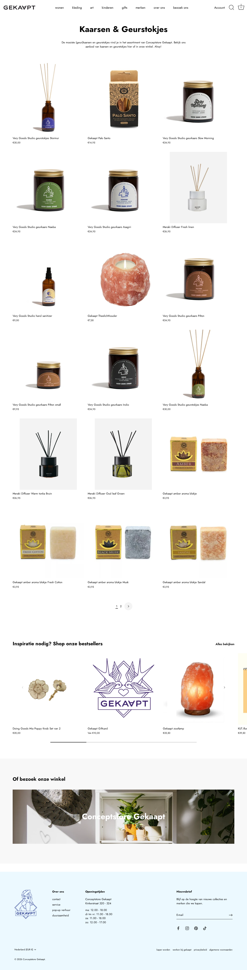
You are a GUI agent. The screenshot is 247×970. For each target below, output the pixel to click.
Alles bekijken (225, 644)
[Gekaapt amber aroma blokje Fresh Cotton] (48, 543)
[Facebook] (178, 928)
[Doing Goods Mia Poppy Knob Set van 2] (48, 689)
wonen (59, 7)
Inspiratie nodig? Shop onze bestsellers (58, 643)
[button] (23, 687)
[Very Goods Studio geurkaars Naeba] (48, 187)
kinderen (107, 7)
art (91, 7)
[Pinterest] (196, 928)
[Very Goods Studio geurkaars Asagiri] (123, 187)
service (56, 905)
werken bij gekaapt (182, 949)
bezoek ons (180, 7)
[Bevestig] (231, 915)
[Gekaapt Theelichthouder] (123, 276)
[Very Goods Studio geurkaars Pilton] (198, 276)
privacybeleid (200, 949)
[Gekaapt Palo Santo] (123, 98)
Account (219, 8)
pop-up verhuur (61, 910)
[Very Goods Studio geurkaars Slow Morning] (198, 98)
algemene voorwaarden (221, 949)
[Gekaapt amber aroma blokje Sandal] (198, 543)
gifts (124, 7)
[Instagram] (187, 928)
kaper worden (163, 949)
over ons (159, 7)
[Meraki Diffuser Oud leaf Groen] (123, 454)
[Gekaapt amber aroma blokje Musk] (123, 543)
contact (56, 899)
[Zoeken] (231, 8)
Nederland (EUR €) (23, 949)
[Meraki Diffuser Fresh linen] (198, 187)
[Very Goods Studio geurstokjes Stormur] (48, 98)
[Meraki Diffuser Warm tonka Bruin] (48, 454)
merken (140, 7)
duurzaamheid (60, 915)
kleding (77, 7)
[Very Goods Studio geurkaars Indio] (123, 365)
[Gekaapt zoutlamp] (198, 689)
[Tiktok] (205, 928)
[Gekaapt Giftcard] (123, 689)
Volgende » (128, 606)
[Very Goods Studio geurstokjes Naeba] (198, 365)
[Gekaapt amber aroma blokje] (198, 454)
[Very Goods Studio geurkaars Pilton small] (48, 365)
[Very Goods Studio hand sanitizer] (48, 276)
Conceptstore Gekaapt (34, 959)
